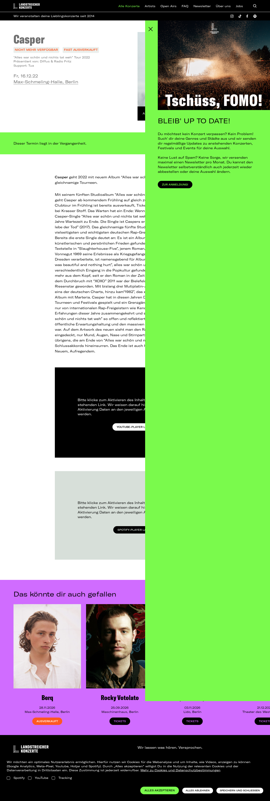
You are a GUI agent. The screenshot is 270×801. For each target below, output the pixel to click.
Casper (29, 39)
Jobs (239, 6)
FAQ (185, 6)
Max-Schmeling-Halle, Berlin (46, 81)
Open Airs (169, 6)
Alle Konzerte (129, 6)
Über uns (223, 6)
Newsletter (202, 6)
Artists (150, 6)
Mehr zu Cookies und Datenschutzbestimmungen (180, 770)
